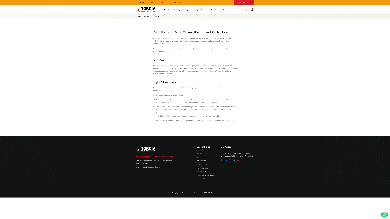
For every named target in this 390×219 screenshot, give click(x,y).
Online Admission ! (244, 2)
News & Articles (202, 164)
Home (138, 17)
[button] (384, 215)
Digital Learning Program (206, 175)
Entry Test (198, 10)
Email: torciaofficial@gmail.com (176, 2)
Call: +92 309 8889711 (146, 2)
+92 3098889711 (145, 164)
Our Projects (212, 10)
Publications (227, 10)
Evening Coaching (181, 10)
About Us (200, 157)
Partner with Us (202, 171)
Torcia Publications (204, 179)
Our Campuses (202, 168)
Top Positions (202, 153)
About (166, 10)
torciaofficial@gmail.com (148, 167)
